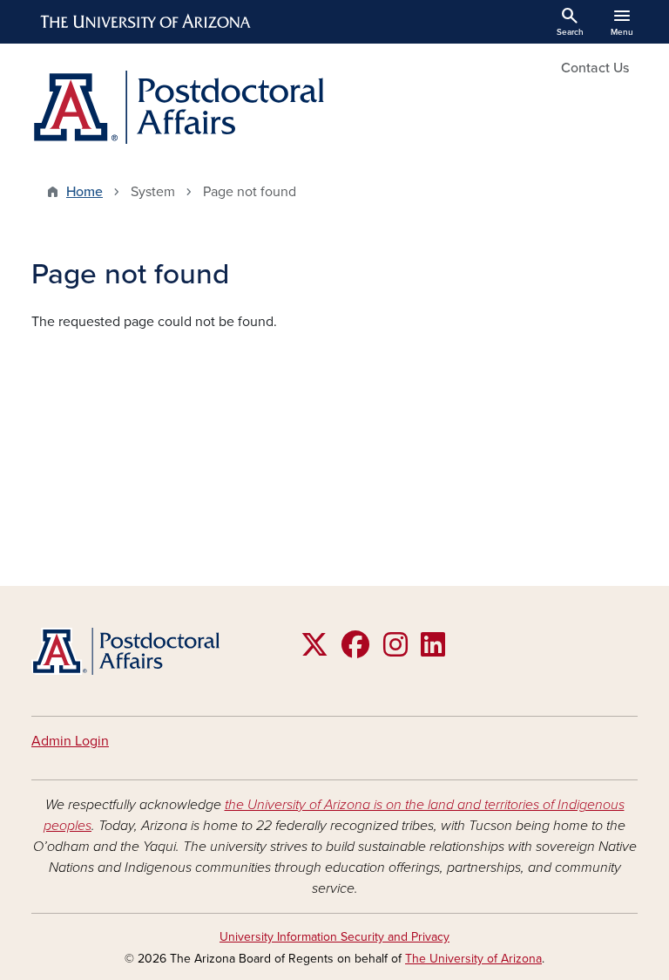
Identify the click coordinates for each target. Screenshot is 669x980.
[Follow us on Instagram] (395, 650)
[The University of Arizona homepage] (146, 22)
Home (84, 192)
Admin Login (70, 741)
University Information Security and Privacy (334, 936)
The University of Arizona (473, 958)
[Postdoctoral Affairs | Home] (177, 107)
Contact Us (595, 68)
